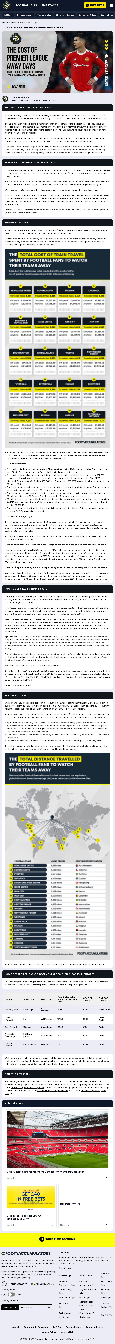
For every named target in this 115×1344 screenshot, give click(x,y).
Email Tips (106, 1297)
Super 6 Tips (85, 1275)
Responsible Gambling (36, 1327)
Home (5, 23)
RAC (105, 717)
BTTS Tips (84, 1297)
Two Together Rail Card (63, 677)
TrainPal (26, 665)
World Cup (77, 127)
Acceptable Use (94, 1327)
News (13, 23)
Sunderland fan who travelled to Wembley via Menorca (65, 599)
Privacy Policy (73, 1327)
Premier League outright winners (52, 1090)
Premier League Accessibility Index (27, 1087)
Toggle (11, 1295)
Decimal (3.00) (26, 1307)
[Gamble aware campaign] (18, 1284)
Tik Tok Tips (107, 1315)
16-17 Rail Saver (12, 677)
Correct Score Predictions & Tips (86, 1305)
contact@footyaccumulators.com (89, 1260)
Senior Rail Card (24, 680)
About (15, 1327)
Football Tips (26, 5)
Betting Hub (67, 1332)
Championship (44, 15)
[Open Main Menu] (111, 5)
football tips (15, 608)
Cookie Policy (48, 1332)
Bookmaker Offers (87, 15)
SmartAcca (50, 5)
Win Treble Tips (67, 1297)
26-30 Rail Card (43, 677)
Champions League (65, 15)
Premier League (24, 15)
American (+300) (43, 1307)
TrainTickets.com (42, 665)
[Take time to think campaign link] (57, 1241)
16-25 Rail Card (28, 677)
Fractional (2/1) (10, 1307)
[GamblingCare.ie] (42, 1283)
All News (8, 15)
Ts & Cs (57, 1327)
